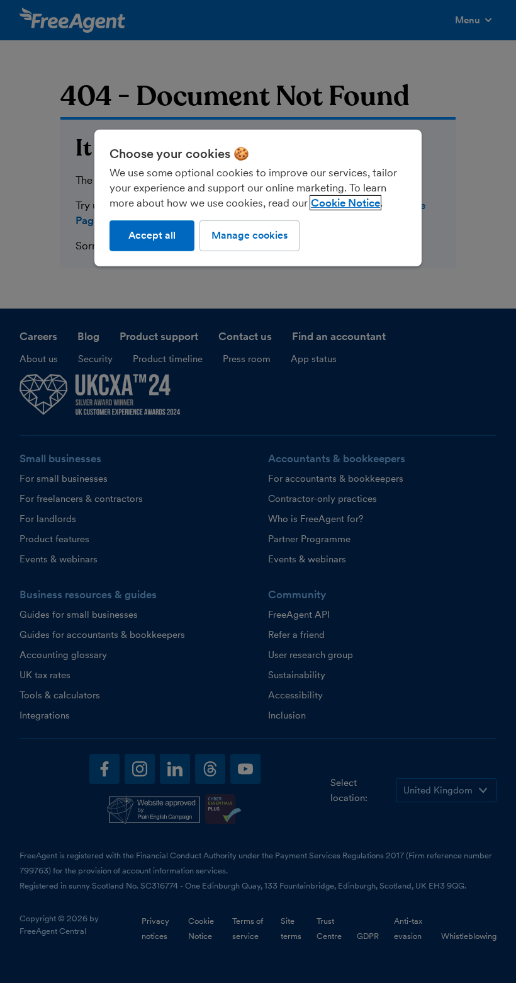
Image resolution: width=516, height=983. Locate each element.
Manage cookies (249, 235)
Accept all (152, 235)
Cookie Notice (345, 202)
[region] (258, 198)
